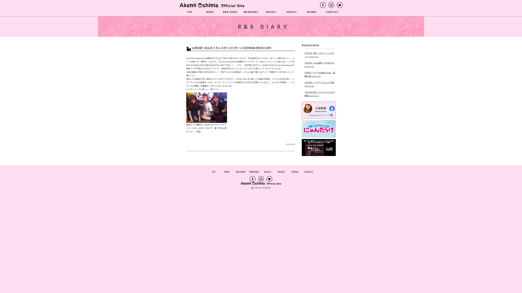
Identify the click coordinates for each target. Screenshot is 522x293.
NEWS (210, 12)
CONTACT (332, 12)
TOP (189, 12)
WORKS (312, 12)
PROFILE (291, 12)
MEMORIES (251, 12)
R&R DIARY (230, 12)
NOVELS (271, 12)
